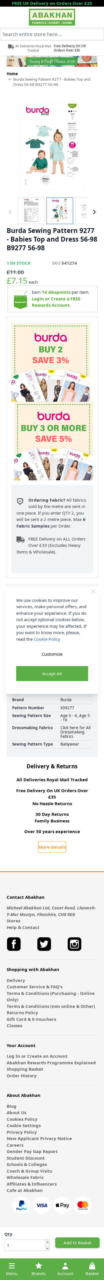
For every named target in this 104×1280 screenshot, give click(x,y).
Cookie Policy (47, 639)
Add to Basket (77, 1242)
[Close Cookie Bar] (93, 591)
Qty (8, 1234)
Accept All (52, 673)
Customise (52, 654)
